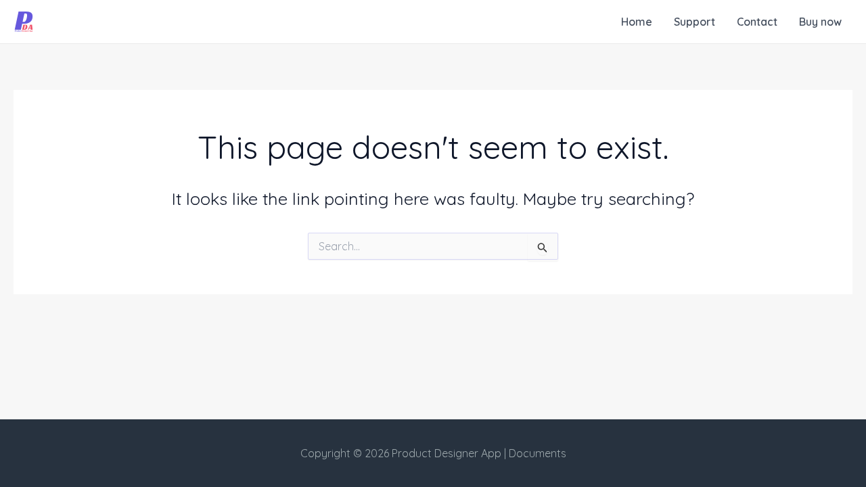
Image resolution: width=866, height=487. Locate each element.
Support (694, 21)
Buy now (820, 21)
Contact (757, 21)
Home (636, 21)
